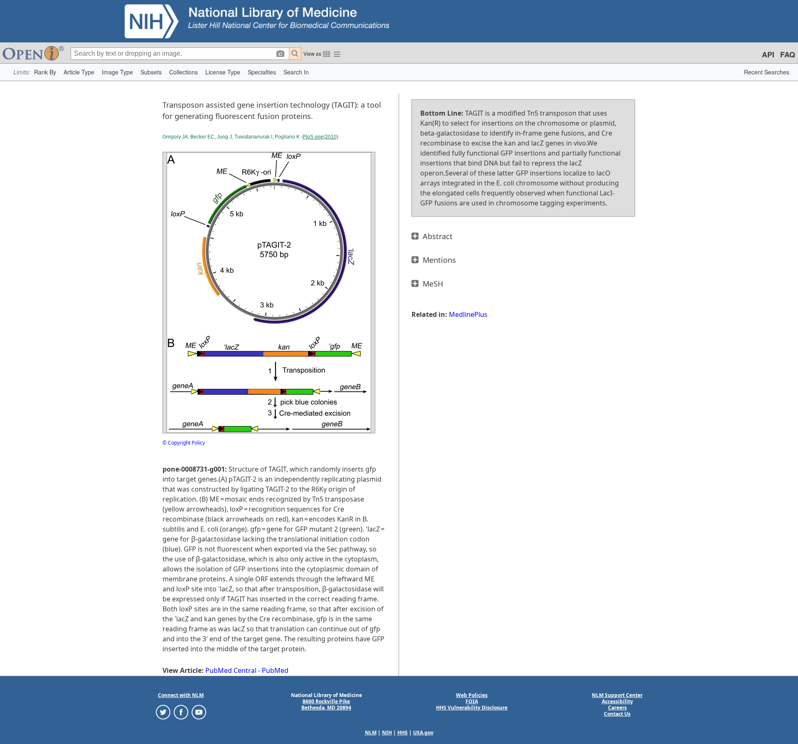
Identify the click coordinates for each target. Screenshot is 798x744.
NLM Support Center (617, 695)
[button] (45, 72)
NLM (371, 732)
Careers (617, 707)
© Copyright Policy (184, 442)
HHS (402, 732)
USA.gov (423, 732)
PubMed (275, 670)
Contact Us (617, 713)
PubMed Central (230, 670)
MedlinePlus (468, 314)
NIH (387, 732)
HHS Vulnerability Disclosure (471, 707)
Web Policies (472, 695)
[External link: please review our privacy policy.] (163, 711)
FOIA (472, 701)
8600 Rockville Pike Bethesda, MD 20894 (326, 704)
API (768, 54)
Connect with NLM (181, 695)
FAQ (787, 54)
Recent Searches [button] (766, 72)
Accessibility (617, 701)
